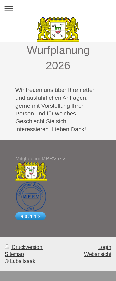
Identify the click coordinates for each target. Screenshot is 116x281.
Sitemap (14, 254)
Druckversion (27, 247)
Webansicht (97, 254)
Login (104, 247)
